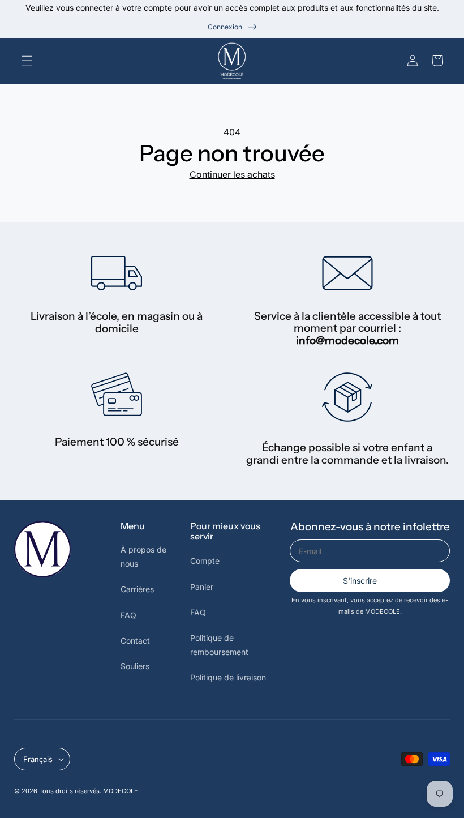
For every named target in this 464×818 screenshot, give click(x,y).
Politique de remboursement (219, 645)
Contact (135, 640)
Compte (205, 561)
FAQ (128, 615)
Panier (201, 587)
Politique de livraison (228, 677)
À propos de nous (143, 556)
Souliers (135, 666)
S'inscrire (360, 580)
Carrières (137, 589)
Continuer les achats (232, 174)
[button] (29, 60)
